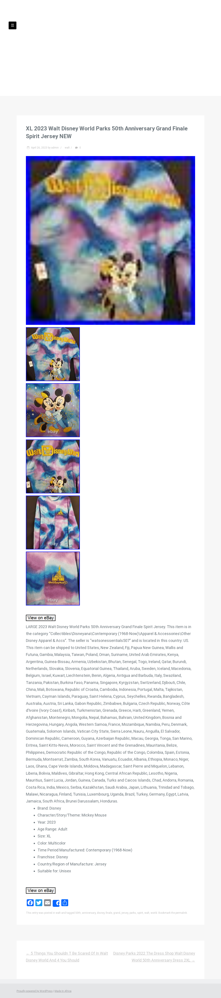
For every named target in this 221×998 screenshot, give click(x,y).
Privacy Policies (115, 53)
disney (100, 912)
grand (116, 912)
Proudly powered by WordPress (35, 991)
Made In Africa (63, 991)
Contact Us (83, 53)
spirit (140, 912)
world (154, 912)
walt (67, 147)
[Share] (56, 903)
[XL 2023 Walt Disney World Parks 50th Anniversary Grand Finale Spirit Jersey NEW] (110, 323)
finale (109, 912)
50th (78, 912)
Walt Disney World (110, 37)
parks (132, 912)
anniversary (89, 912)
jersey (125, 912)
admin (55, 147)
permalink (181, 912)
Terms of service (150, 53)
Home (60, 53)
